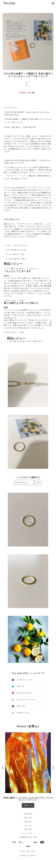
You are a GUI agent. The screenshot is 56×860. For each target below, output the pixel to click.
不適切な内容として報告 (14, 300)
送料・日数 (28, 829)
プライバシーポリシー (28, 833)
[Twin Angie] (12, 3)
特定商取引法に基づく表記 (28, 837)
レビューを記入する (31, 268)
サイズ (28, 82)
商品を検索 (28, 814)
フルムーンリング (16, 175)
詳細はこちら (28, 805)
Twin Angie (30, 851)
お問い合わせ (28, 818)
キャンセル (28, 825)
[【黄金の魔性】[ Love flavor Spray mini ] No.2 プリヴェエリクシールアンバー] (28, 762)
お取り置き (28, 821)
